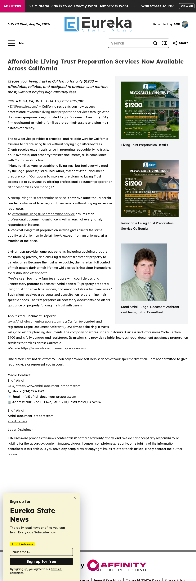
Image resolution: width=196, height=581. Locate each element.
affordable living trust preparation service (43, 214)
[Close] (75, 497)
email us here (17, 421)
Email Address (22, 544)
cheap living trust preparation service (38, 198)
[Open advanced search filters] (164, 43)
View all (187, 6)
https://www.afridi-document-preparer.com (53, 348)
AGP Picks (12, 6)
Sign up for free (41, 561)
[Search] (155, 43)
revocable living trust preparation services (57, 112)
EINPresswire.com (22, 106)
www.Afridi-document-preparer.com (34, 321)
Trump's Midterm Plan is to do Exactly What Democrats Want (74, 6)
